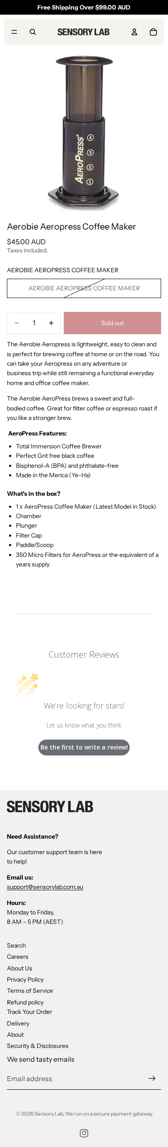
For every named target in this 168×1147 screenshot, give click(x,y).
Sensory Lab (48, 1113)
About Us (19, 968)
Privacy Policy (25, 979)
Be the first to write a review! (84, 747)
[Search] (32, 31)
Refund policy (25, 1002)
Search (16, 945)
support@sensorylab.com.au (45, 887)
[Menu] (14, 32)
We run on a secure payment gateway (108, 1113)
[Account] (134, 31)
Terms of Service (30, 991)
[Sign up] (152, 1078)
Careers (17, 956)
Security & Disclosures (37, 1046)
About (15, 1034)
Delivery (18, 1023)
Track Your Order (29, 1012)
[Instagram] (84, 1133)
